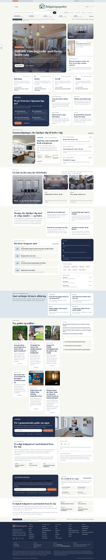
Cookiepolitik (84, 530)
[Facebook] (68, 444)
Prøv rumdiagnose (30, 65)
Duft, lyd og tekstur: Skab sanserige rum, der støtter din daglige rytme (77, 330)
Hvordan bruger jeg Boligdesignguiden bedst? (75, 341)
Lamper (87, 519)
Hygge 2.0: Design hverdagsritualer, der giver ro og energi (52, 349)
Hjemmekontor (74, 266)
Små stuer (44, 526)
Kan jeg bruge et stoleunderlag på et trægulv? (73, 333)
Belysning (57, 534)
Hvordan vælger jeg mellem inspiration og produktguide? (77, 349)
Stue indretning (66, 266)
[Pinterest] (65, 444)
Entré (56, 528)
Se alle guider (90, 133)
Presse (70, 536)
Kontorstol (71, 12)
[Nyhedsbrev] (90, 7)
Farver (64, 269)
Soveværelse (44, 538)
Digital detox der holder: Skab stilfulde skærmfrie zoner (36, 393)
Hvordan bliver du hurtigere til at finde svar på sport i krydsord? (20, 348)
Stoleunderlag (91, 19)
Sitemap (70, 534)
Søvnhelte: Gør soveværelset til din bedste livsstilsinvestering (19, 378)
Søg (54, 12)
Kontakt (70, 528)
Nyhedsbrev (91, 16)
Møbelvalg (44, 532)
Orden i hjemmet (82, 269)
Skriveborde (44, 536)
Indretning (31, 526)
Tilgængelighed (85, 534)
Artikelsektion (31, 534)
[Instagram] (61, 444)
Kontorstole (44, 534)
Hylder (69, 269)
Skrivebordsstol (90, 12)
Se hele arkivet (55, 243)
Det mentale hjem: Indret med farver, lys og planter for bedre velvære (76, 325)
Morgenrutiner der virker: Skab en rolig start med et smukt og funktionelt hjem (52, 394)
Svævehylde (77, 12)
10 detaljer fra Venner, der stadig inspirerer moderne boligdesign (36, 349)
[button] (1, 47)
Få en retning (18, 123)
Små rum (87, 266)
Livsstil (30, 532)
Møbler (30, 528)
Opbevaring (82, 266)
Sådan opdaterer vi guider (74, 532)
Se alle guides (26, 123)
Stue (56, 526)
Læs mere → (19, 363)
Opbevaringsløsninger (46, 530)
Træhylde (86, 19)
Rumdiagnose (31, 536)
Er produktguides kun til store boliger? (73, 345)
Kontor (30, 530)
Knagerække (83, 12)
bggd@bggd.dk (59, 544)
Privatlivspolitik (85, 528)
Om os (87, 6)
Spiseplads (57, 530)
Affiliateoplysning (85, 526)
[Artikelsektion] (92, 7)
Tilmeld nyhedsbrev (48, 430)
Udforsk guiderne (19, 65)
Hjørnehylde (82, 19)
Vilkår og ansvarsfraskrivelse (87, 532)
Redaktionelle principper (73, 530)
